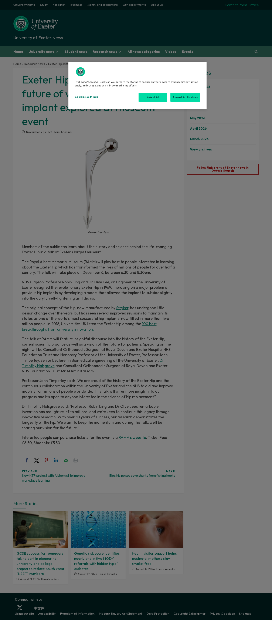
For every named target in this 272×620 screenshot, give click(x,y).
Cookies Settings (86, 96)
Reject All (153, 97)
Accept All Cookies (185, 97)
